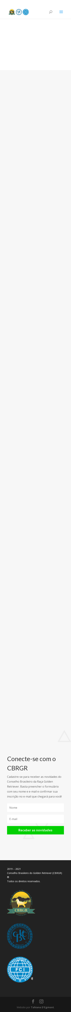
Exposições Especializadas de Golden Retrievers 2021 (35, 386)
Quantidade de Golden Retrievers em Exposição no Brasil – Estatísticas (34, 633)
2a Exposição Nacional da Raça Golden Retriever (32, 137)
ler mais (16, 199)
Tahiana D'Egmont (31, 144)
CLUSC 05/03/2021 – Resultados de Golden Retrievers (29, 260)
